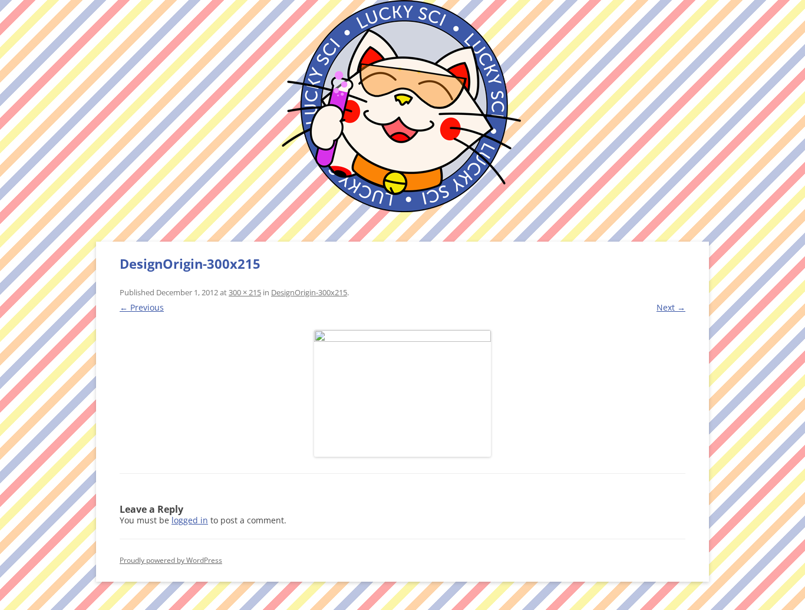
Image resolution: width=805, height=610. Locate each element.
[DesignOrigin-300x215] (402, 393)
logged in (189, 520)
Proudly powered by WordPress (171, 560)
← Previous (142, 307)
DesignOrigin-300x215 (309, 292)
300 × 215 (245, 292)
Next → (670, 307)
